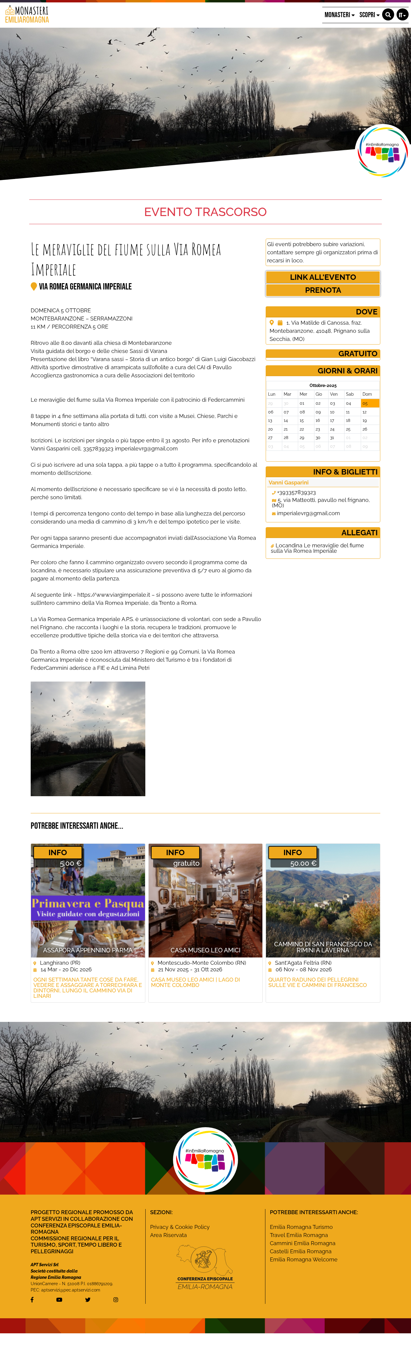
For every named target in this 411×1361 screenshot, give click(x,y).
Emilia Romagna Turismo (301, 1227)
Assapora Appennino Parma (88, 950)
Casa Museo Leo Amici (205, 950)
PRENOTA (323, 290)
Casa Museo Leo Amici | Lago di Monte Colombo (195, 982)
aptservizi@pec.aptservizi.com (70, 1290)
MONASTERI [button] (338, 15)
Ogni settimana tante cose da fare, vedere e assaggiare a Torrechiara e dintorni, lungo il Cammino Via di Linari (87, 988)
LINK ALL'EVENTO (323, 277)
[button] (388, 14)
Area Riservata (168, 1235)
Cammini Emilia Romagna (302, 1243)
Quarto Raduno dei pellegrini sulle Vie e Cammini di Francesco (317, 982)
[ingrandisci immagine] (88, 739)
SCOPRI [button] (368, 15)
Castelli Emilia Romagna (301, 1251)
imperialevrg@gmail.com (308, 513)
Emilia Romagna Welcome (304, 1259)
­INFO (57, 852)
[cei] (205, 1267)
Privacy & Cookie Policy (180, 1227)
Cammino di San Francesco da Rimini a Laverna (323, 947)
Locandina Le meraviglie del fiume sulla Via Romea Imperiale (317, 548)
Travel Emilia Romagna (299, 1235)
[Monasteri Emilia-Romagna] (25, 15)
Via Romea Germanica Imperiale (85, 286)
